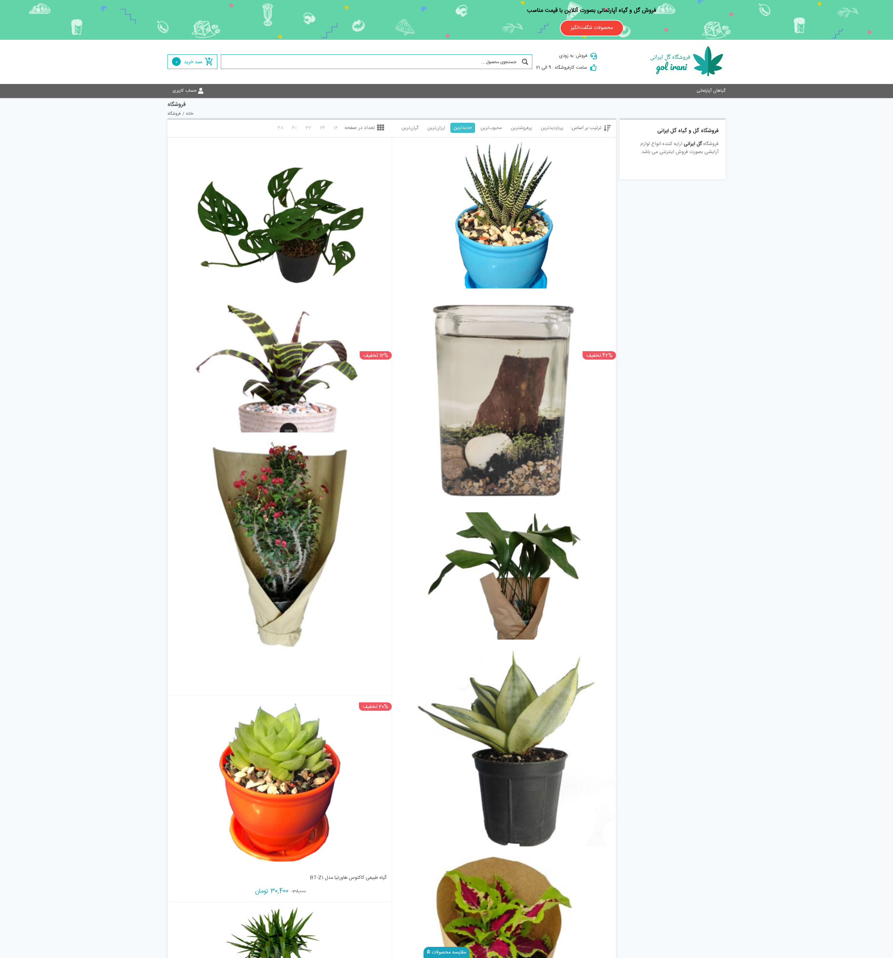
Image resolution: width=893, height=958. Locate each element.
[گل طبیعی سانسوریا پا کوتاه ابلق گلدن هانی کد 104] (504, 751)
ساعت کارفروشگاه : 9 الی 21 (561, 67)
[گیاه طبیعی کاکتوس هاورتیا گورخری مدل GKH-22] (504, 224)
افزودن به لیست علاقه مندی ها (404, 301)
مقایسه (596, 304)
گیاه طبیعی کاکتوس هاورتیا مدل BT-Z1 (348, 878)
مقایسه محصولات (448, 952)
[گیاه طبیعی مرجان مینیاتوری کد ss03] (280, 545)
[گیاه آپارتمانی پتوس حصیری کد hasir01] (280, 224)
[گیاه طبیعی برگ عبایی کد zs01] (504, 576)
